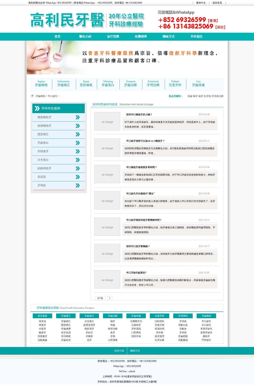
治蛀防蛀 (159, 321)
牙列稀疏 (66, 336)
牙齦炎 (183, 328)
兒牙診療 (159, 340)
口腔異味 (136, 332)
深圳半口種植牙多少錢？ (139, 114)
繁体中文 (201, 2)
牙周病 (183, 332)
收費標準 (141, 36)
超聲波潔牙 (89, 325)
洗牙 (89, 340)
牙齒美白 (43, 142)
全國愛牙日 (136, 321)
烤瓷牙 (42, 325)
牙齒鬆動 (183, 336)
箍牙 (195, 96)
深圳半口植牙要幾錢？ (138, 246)
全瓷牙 (42, 328)
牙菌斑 (89, 336)
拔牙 (112, 332)
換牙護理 (159, 336)
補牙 (112, 321)
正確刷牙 (136, 325)
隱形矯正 (43, 134)
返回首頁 (217, 2)
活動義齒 (42, 340)
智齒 (112, 325)
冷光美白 (43, 159)
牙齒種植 (40, 96)
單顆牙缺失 (206, 328)
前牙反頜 (66, 332)
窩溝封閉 (159, 328)
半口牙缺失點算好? (136, 272)
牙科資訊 (196, 36)
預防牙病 (136, 336)
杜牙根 (207, 96)
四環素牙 (43, 151)
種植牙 (206, 336)
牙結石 (89, 332)
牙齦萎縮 (183, 340)
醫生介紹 (85, 36)
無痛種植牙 (44, 125)
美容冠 (42, 176)
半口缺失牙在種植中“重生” (140, 193)
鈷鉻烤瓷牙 (44, 168)
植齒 (190, 96)
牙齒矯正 (66, 321)
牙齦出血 (183, 325)
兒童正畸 (159, 325)
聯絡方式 (169, 36)
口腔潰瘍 (112, 340)
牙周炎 (42, 185)
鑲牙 (200, 96)
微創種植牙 (44, 117)
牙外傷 (159, 332)
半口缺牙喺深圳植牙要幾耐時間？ (144, 220)
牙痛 (112, 336)
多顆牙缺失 (206, 332)
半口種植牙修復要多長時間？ (141, 167)
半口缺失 (52, 96)
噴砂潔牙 (89, 328)
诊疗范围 (113, 36)
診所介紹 (119, 350)
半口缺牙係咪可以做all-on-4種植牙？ (145, 141)
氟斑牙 (42, 332)
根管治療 (112, 328)
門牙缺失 (206, 340)
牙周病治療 (217, 96)
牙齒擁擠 (66, 328)
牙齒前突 (66, 340)
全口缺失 (206, 325)
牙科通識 (136, 328)
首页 (58, 36)
